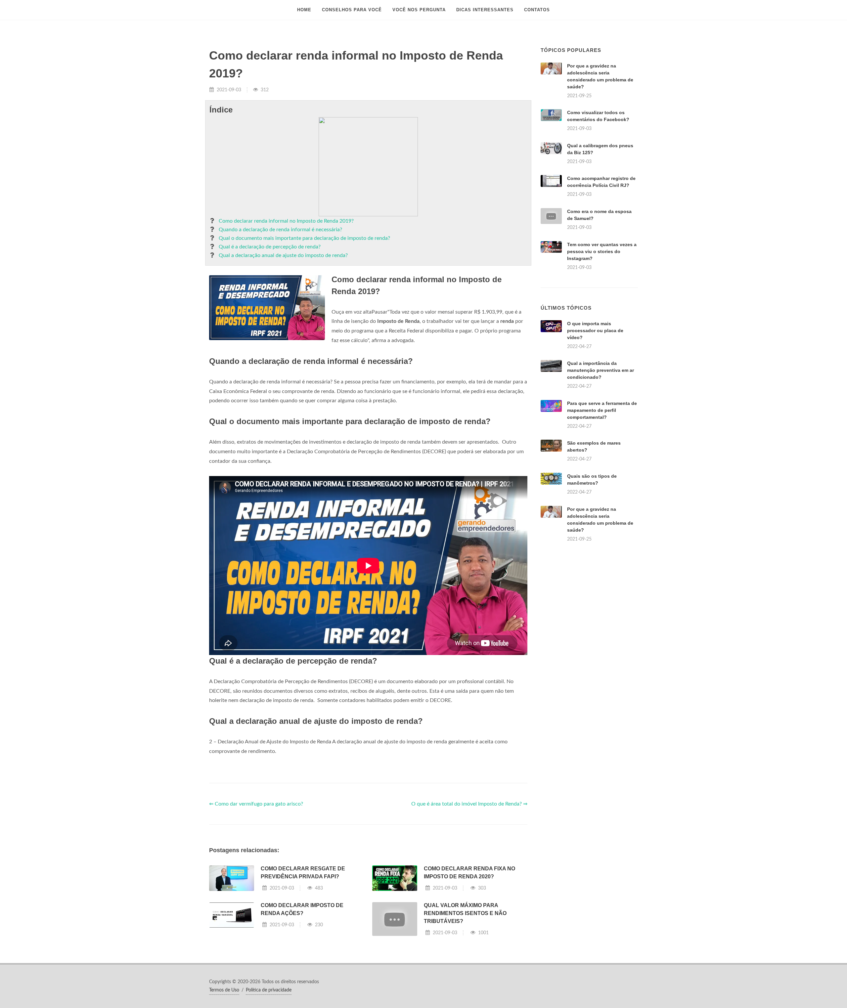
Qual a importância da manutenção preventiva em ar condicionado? (600, 370)
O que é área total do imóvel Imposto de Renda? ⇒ (469, 804)
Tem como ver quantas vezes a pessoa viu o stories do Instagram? (602, 251)
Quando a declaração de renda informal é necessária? (280, 229)
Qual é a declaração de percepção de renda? (270, 246)
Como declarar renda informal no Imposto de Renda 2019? (286, 221)
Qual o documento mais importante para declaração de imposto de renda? (304, 238)
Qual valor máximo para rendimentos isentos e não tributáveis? (465, 913)
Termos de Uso (224, 990)
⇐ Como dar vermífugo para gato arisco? (256, 804)
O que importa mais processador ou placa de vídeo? (595, 330)
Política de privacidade (268, 990)
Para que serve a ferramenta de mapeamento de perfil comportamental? (602, 410)
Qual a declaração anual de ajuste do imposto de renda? (283, 255)
